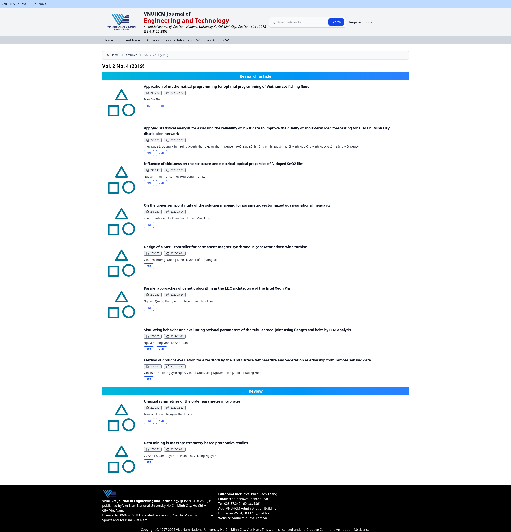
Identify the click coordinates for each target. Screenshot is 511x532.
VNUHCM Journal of (167, 13)
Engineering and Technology (186, 20)
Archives (152, 40)
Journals (40, 4)
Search (336, 22)
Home (108, 40)
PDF (161, 106)
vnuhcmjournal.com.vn (249, 518)
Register (355, 22)
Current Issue (129, 40)
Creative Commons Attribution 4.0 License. (338, 529)
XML (149, 106)
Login (369, 22)
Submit (241, 40)
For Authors (216, 40)
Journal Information (180, 40)
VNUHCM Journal (14, 4)
